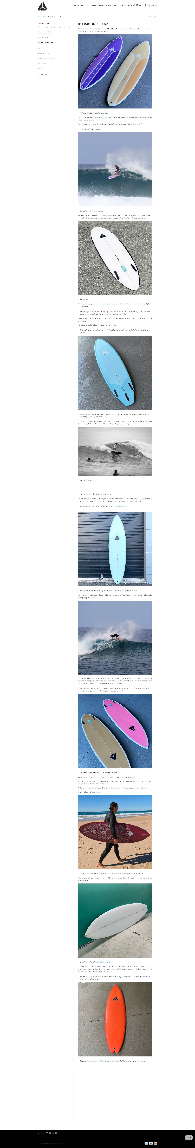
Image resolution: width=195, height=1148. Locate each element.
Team (101, 5)
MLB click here (93, 598)
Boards (84, 5)
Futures (115, 969)
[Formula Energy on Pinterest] (134, 5)
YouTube (101, 1061)
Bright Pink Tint (42, 48)
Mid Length (95, 117)
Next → (155, 16)
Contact (117, 5)
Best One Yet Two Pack (43, 53)
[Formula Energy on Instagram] (137, 5)
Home (70, 5)
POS (51, 1143)
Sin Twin (111, 318)
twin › (39, 32)
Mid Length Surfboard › (43, 27)
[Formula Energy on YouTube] (128, 5)
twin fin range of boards (104, 304)
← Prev (149, 16)
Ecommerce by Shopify (59, 1143)
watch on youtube (122, 506)
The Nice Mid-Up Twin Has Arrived (46, 58)
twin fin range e (93, 211)
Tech (76, 5)
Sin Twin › (66, 27)
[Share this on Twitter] (42, 38)
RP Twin (122, 304)
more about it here (135, 595)
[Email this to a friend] (47, 38)
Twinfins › (50, 32)
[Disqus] (115, 1100)
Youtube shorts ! (106, 962)
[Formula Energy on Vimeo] (131, 5)
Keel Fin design (104, 117)
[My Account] (143, 5)
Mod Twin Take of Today (93, 24)
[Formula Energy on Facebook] (126, 5)
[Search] (146, 5)
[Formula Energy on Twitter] (123, 5)
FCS (120, 969)
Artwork (93, 5)
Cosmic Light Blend (43, 63)
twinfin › (44, 32)
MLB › (60, 27)
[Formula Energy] (52, 6)
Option (91, 498)
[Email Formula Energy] (140, 5)
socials (94, 1061)
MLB (84, 591)
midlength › (53, 27)
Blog (108, 5)
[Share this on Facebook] (45, 38)
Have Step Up (41, 68)
